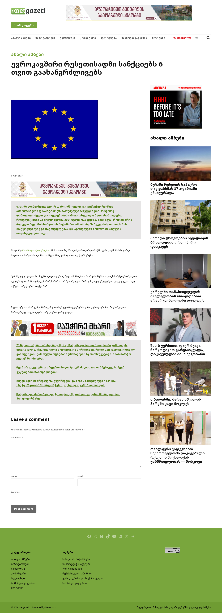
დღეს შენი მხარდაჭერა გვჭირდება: (44, 381)
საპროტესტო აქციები (76, 564)
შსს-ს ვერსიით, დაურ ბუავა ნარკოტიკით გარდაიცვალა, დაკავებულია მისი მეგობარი (177, 349)
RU (196, 37)
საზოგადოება (45, 37)
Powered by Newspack (44, 607)
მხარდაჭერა (24, 25)
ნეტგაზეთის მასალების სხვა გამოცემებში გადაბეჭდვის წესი (174, 607)
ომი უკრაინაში (72, 568)
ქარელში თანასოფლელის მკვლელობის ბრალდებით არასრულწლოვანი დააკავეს (177, 295)
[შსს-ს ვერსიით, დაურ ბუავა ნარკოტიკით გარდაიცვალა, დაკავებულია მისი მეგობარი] (180, 325)
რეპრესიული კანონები (77, 573)
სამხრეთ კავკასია (134, 37)
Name (14, 476)
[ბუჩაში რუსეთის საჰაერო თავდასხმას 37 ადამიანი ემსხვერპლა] (180, 164)
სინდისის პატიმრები (76, 559)
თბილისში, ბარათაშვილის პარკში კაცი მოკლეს (175, 401)
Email (80, 476)
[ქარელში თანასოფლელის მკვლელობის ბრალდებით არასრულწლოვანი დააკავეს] (180, 271)
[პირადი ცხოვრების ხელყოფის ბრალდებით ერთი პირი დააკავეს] (180, 217)
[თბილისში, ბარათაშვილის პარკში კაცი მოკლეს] (180, 379)
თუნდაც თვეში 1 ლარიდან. (84, 385)
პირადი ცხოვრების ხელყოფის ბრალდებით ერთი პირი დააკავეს (179, 242)
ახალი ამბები (21, 37)
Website (15, 492)
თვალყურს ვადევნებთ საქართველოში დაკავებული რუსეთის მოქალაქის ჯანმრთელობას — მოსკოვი (177, 455)
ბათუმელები (182, 37)
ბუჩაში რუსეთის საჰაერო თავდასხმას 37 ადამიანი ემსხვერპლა (173, 188)
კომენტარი (88, 37)
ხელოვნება (108, 37)
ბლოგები (158, 37)
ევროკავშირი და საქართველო (82, 578)
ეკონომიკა (67, 37)
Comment (17, 437)
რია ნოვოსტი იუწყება (35, 250)
